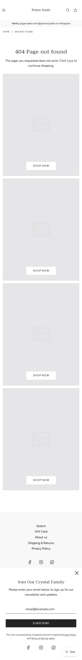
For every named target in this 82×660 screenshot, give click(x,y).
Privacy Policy (41, 548)
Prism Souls (41, 10)
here (70, 60)
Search (41, 526)
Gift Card (41, 531)
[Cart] (75, 10)
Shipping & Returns (41, 543)
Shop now (41, 165)
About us (41, 537)
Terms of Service (39, 638)
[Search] (68, 10)
